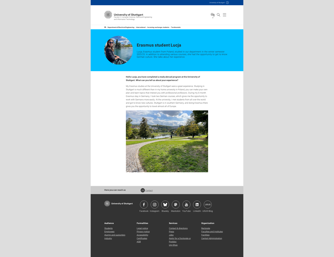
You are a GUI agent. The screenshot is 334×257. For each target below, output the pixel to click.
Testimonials (176, 27)
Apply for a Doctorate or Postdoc (180, 240)
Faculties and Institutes (212, 231)
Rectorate (205, 228)
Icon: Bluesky (165, 204)
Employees (109, 231)
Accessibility (142, 234)
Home (105, 27)
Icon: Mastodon (176, 204)
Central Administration (211, 238)
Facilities (205, 234)
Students (108, 228)
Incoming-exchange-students (158, 27)
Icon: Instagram (155, 204)
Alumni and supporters (114, 234)
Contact (149, 190)
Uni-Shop (173, 245)
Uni (217, 3)
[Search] (218, 14)
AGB (139, 241)
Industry (108, 238)
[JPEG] (167, 141)
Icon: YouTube (186, 204)
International (140, 27)
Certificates (142, 238)
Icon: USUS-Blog (208, 204)
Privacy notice (143, 231)
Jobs (171, 234)
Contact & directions (178, 228)
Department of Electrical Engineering (121, 27)
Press (171, 231)
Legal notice (142, 228)
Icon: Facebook (144, 204)
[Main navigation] (224, 14)
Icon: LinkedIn (197, 204)
